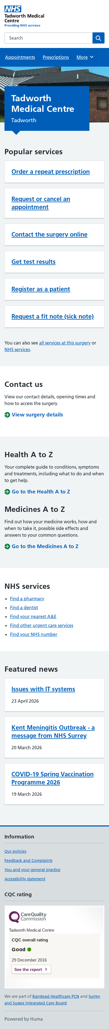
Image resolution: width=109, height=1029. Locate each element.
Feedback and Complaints (28, 860)
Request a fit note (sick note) (52, 316)
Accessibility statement (24, 878)
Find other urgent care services (41, 625)
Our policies (15, 851)
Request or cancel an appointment (40, 203)
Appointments (20, 57)
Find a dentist (24, 607)
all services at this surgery (65, 343)
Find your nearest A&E (33, 616)
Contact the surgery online (49, 234)
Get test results (33, 262)
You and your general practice (32, 869)
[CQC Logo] (27, 917)
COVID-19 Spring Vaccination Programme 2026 (52, 778)
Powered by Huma (23, 1019)
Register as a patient (40, 289)
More (85, 57)
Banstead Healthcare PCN (55, 996)
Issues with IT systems (43, 689)
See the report (28, 969)
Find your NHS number (33, 634)
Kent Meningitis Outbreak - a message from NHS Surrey (53, 731)
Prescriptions (56, 57)
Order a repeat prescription (50, 171)
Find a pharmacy (27, 598)
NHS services (17, 349)
